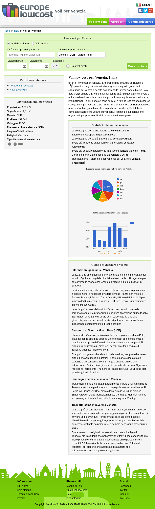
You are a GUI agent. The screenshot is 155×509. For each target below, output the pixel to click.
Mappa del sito (74, 486)
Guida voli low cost (76, 490)
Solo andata (41, 43)
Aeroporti (117, 21)
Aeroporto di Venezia (21, 85)
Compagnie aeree (140, 21)
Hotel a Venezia (18, 89)
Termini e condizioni (28, 494)
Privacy (21, 498)
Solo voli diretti (79, 66)
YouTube (125, 498)
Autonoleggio (73, 498)
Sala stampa (24, 490)
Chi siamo (22, 486)
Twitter (123, 490)
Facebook (125, 486)
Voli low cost (98, 21)
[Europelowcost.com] (27, 16)
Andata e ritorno (20, 43)
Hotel (69, 494)
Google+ (124, 494)
